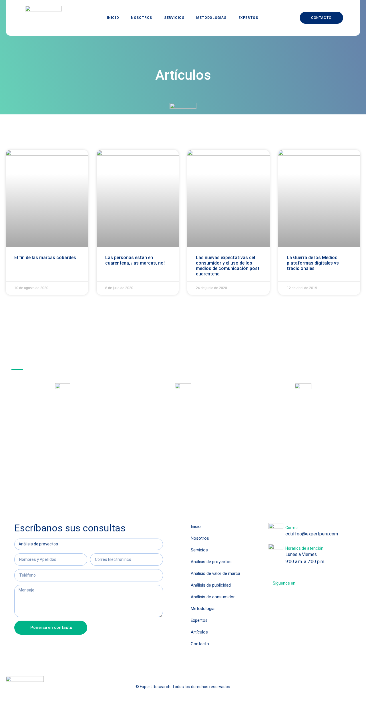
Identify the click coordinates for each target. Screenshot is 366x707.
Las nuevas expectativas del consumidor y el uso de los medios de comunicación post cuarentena (228, 266)
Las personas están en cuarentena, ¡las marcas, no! (135, 260)
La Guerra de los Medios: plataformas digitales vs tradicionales (313, 263)
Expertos (248, 18)
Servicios (174, 18)
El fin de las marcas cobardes (45, 257)
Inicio (113, 18)
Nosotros (141, 18)
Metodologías (211, 18)
